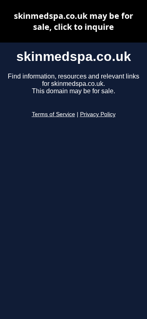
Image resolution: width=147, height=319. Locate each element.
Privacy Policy (98, 114)
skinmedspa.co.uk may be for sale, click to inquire (73, 21)
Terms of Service (53, 114)
